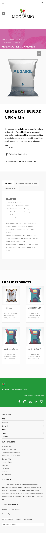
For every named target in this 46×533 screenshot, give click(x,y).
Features (8, 183)
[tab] (8, 183)
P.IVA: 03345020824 (9, 524)
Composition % (10, 188)
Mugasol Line (19, 161)
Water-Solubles (30, 161)
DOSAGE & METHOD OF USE (26, 183)
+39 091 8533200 (15, 510)
